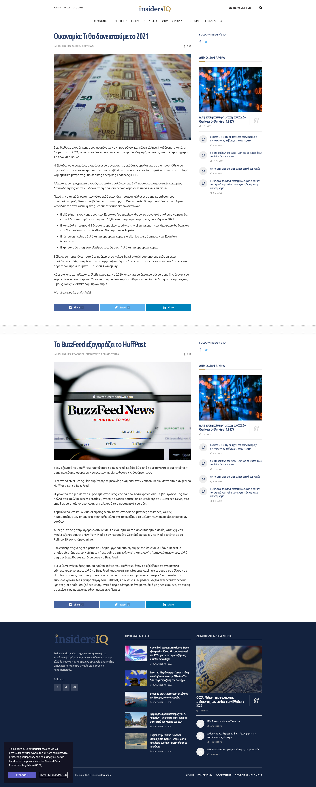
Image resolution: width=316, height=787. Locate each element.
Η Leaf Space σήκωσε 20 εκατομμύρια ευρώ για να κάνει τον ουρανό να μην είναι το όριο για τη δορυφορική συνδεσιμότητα (235, 185)
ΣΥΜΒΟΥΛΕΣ (178, 21)
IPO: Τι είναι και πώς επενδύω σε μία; (223, 721)
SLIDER (76, 46)
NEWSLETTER (241, 7)
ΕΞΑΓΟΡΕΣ (78, 354)
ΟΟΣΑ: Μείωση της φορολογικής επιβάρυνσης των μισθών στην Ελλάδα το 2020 (220, 701)
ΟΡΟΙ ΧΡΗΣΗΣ (224, 775)
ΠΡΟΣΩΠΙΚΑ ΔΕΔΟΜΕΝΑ (248, 775)
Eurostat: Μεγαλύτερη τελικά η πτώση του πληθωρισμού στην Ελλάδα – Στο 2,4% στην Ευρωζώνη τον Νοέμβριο (169, 676)
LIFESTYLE (195, 21)
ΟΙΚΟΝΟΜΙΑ (100, 21)
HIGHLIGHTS (64, 46)
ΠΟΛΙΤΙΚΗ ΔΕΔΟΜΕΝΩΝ (53, 775)
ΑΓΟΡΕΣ (153, 21)
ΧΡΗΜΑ (164, 21)
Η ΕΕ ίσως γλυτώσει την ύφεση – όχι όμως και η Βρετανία (233, 749)
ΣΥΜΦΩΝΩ (22, 775)
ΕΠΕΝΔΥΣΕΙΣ (138, 21)
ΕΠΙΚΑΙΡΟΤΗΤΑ (213, 21)
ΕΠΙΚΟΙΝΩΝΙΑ (205, 775)
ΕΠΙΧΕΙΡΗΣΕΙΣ (119, 21)
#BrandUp (105, 775)
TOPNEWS (88, 46)
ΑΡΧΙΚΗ (190, 775)
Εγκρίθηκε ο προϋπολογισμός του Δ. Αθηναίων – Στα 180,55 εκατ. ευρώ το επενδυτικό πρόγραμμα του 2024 (168, 717)
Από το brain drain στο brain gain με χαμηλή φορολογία (235, 168)
